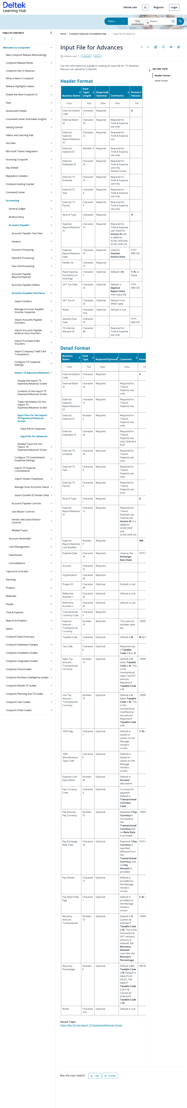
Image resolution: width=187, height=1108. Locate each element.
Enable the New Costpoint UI (22, 94)
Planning (11, 579)
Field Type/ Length (87, 92)
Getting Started (14, 127)
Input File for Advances (33, 436)
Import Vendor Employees (29, 478)
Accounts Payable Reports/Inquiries (21, 275)
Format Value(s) (136, 94)
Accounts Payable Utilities (26, 284)
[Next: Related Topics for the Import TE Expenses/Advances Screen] (148, 47)
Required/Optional (107, 359)
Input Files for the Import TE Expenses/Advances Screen (32, 418)
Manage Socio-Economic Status (32, 487)
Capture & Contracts (17, 571)
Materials (11, 595)
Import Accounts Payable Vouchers (28, 321)
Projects (10, 587)
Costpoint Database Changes (22, 644)
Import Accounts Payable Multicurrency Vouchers (28, 332)
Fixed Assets (15, 554)
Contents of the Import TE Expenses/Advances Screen (32, 393)
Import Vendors (23, 301)
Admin (9, 628)
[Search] (180, 21)
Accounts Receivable (20, 538)
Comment (126, 359)
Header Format (162, 75)
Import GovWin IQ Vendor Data (32, 495)
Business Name (71, 95)
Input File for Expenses (33, 428)
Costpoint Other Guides (19, 710)
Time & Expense (14, 612)
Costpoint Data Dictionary (20, 636)
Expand (4, 38)
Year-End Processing (23, 266)
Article (97, 56)
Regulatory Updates (17, 175)
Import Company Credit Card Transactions (30, 353)
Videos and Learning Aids (19, 135)
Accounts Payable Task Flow (27, 233)
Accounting (12, 200)
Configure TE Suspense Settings (27, 363)
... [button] (110, 34)
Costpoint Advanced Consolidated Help (87, 34)
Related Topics (20, 530)
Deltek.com (130, 7)
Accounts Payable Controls (26, 503)
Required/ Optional (102, 94)
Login (174, 7)
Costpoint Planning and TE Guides (24, 693)
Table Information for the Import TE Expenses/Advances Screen (32, 404)
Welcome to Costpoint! (16, 47)
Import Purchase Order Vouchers (27, 342)
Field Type (85, 357)
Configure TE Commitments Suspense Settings (30, 459)
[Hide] (51, 33)
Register (159, 7)
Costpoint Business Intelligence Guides (27, 677)
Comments (117, 95)
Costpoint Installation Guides (22, 652)
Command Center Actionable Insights (26, 119)
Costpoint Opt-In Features (20, 70)
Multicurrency (16, 216)
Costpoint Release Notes (19, 62)
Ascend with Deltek (16, 110)
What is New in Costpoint (20, 78)
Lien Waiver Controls (23, 511)
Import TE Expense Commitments (25, 469)
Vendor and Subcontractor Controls (26, 521)
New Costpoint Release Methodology (26, 54)
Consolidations (17, 563)
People (9, 604)
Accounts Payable (19, 225)
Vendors (16, 241)
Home (63, 34)
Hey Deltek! (12, 167)
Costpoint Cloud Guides (19, 669)
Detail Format (161, 80)
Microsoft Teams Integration (22, 151)
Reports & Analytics (16, 620)
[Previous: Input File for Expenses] (141, 47)
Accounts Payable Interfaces (28, 293)
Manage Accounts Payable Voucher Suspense (29, 311)
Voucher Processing (23, 249)
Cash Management (19, 546)
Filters (111, 21)
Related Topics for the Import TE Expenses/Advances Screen (32, 446)
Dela (8, 102)
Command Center (15, 192)
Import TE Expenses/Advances (32, 372)
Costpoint (86, 56)
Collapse (11, 38)
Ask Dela (10, 143)
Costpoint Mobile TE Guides (21, 685)
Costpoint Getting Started (20, 184)
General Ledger (17, 208)
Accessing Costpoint (17, 159)
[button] (145, 7)
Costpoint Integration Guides (22, 661)
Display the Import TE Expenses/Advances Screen (32, 382)
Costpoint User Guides (18, 702)
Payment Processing (23, 257)
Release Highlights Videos (20, 86)
